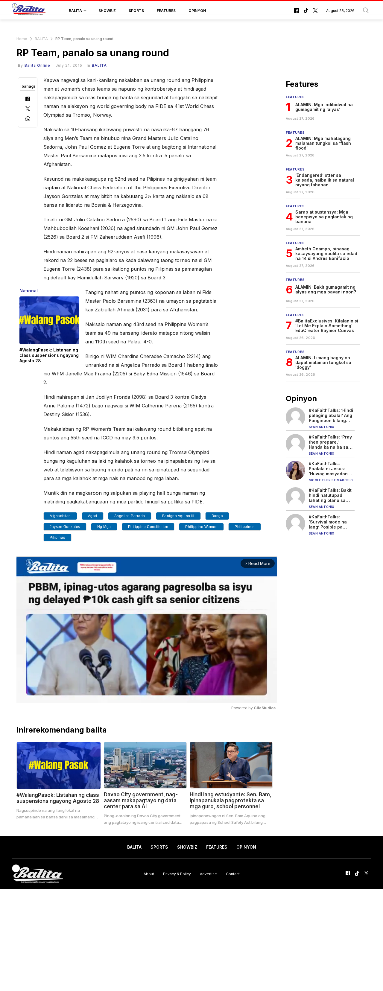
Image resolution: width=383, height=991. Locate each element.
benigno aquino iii (178, 516)
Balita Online (37, 65)
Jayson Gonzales (65, 527)
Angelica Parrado (129, 516)
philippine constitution (148, 527)
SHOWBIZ (107, 10)
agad (92, 516)
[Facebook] (27, 99)
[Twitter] (27, 109)
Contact (233, 873)
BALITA (75, 10)
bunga (217, 516)
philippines (245, 527)
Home (21, 38)
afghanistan (60, 516)
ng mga (104, 527)
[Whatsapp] (27, 119)
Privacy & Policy (177, 873)
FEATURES (166, 10)
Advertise (208, 873)
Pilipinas (57, 537)
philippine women (201, 527)
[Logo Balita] (28, 10)
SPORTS (136, 10)
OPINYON (197, 10)
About (149, 873)
